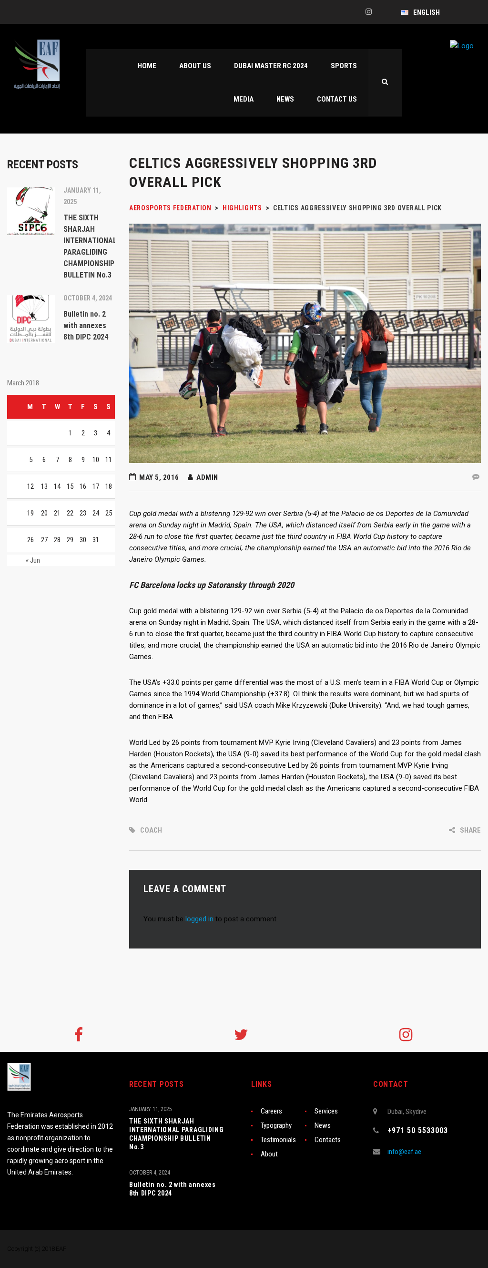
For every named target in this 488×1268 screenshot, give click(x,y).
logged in (199, 919)
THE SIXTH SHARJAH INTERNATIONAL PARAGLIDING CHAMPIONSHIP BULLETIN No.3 (176, 1134)
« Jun (33, 560)
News (323, 1125)
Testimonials (278, 1139)
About (269, 1154)
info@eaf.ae (404, 1151)
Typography (276, 1125)
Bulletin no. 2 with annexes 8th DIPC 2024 (172, 1189)
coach (151, 830)
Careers (271, 1111)
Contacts (328, 1139)
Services (326, 1111)
